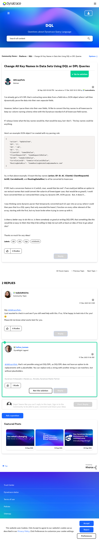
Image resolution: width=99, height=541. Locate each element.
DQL (30, 56)
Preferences (86, 536)
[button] (86, 523)
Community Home (9, 56)
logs (26, 241)
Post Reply (83, 404)
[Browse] (10, 13)
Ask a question (12, 415)
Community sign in (88, 13)
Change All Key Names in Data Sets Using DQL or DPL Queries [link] (57, 56)
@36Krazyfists (14, 310)
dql (19, 241)
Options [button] (92, 56)
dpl (13, 241)
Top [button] (6, 466)
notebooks (35, 241)
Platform (22, 56)
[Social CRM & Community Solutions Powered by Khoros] (91, 467)
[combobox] (49, 38)
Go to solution (81, 74)
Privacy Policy (23, 531)
